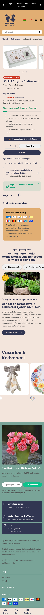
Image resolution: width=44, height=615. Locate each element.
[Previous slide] (19, 72)
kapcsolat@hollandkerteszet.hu (20, 519)
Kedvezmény (15, 39)
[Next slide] (26, 72)
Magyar (5, 594)
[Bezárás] (38, 184)
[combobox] (22, 32)
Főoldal (5, 39)
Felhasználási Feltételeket (32, 490)
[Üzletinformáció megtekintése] (37, 173)
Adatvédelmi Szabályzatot (15, 493)
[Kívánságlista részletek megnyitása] (30, 20)
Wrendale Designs (16, 85)
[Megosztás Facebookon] (18, 195)
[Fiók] (36, 20)
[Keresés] (38, 32)
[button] (3, 5)
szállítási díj (28, 100)
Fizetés (22, 152)
